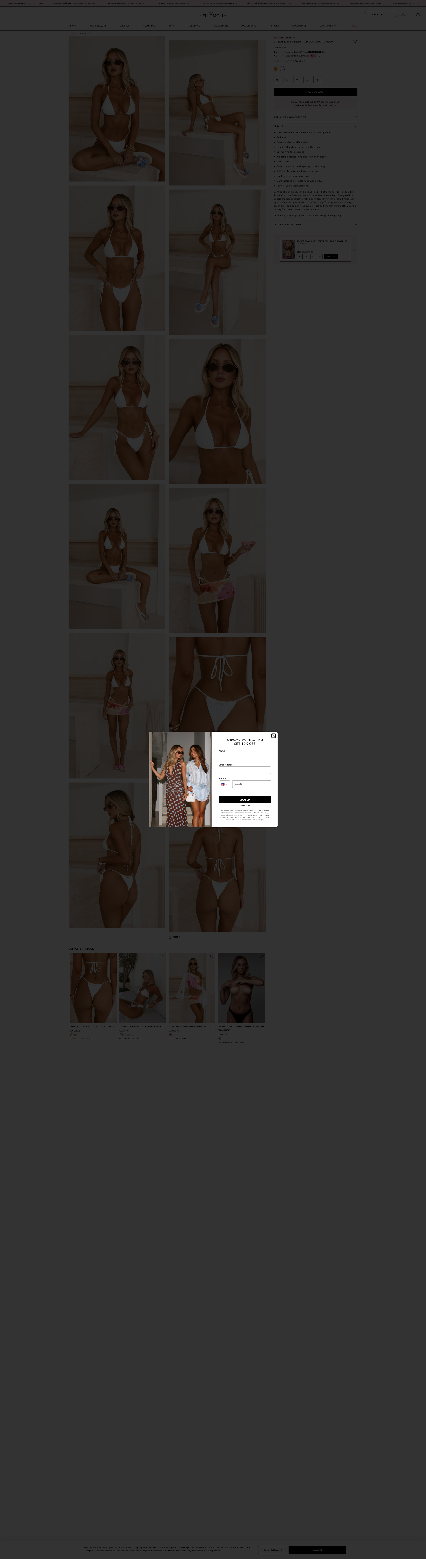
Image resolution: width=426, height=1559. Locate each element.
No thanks (245, 805)
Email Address (227, 764)
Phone (223, 778)
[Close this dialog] (274, 736)
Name (222, 750)
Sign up (245, 799)
